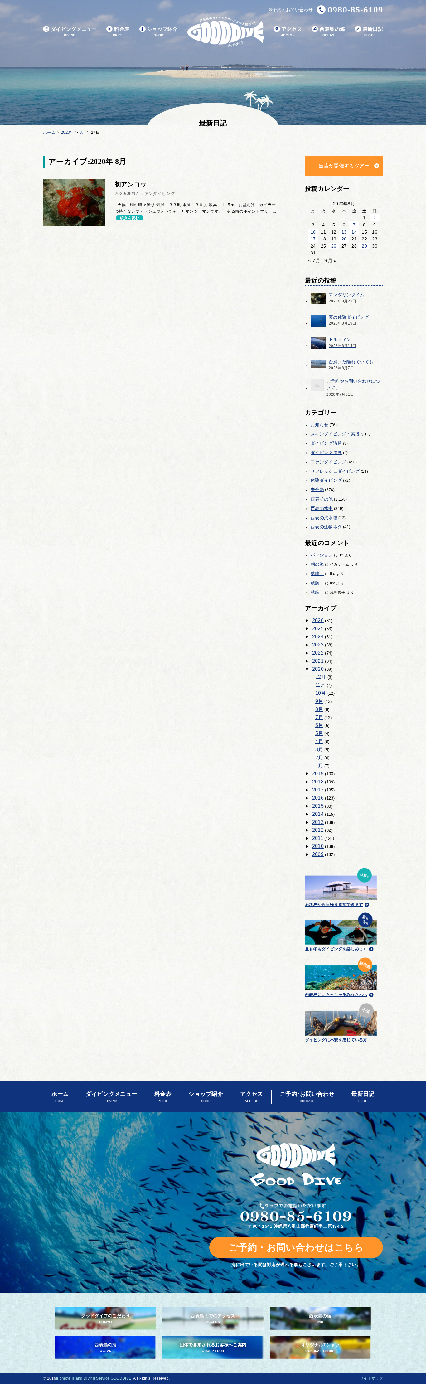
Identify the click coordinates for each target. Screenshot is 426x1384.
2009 (318, 854)
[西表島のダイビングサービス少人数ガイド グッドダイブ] (225, 32)
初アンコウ (131, 184)
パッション (322, 554)
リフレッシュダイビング (335, 471)
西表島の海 (332, 32)
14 (354, 232)
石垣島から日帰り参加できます (334, 904)
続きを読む (129, 218)
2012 (318, 830)
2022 (318, 653)
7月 (319, 717)
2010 (318, 846)
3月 (319, 749)
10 (313, 232)
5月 (319, 733)
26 (333, 246)
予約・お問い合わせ (293, 9)
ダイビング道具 (326, 452)
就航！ (317, 573)
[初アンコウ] (74, 202)
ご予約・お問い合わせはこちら (296, 1247)
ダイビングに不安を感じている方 (336, 1040)
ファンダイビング (328, 461)
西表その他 (322, 498)
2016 (318, 798)
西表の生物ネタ (326, 526)
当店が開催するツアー (343, 165)
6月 (319, 725)
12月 (320, 677)
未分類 (317, 489)
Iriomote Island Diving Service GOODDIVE (93, 1378)
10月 (320, 693)
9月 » (330, 260)
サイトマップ (371, 1378)
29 (364, 246)
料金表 (121, 32)
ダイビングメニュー (74, 32)
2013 (318, 822)
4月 (319, 741)
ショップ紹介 (162, 32)
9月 (319, 701)
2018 (318, 781)
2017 (318, 789)
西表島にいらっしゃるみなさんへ (336, 994)
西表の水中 (322, 508)
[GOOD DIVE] (296, 1164)
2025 (318, 628)
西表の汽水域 (324, 517)
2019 (318, 773)
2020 (318, 669)
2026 (318, 620)
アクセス (291, 32)
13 (344, 232)
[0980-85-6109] (350, 9)
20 (344, 238)
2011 (317, 838)
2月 (319, 757)
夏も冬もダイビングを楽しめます (336, 948)
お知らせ (319, 424)
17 (313, 238)
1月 (319, 765)
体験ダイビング (326, 480)
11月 (320, 685)
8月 (319, 709)
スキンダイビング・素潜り (337, 433)
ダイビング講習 (326, 443)
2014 (318, 814)
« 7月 (314, 260)
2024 (318, 636)
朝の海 (317, 564)
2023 (318, 644)
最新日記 (373, 32)
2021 (318, 661)
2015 (318, 806)
